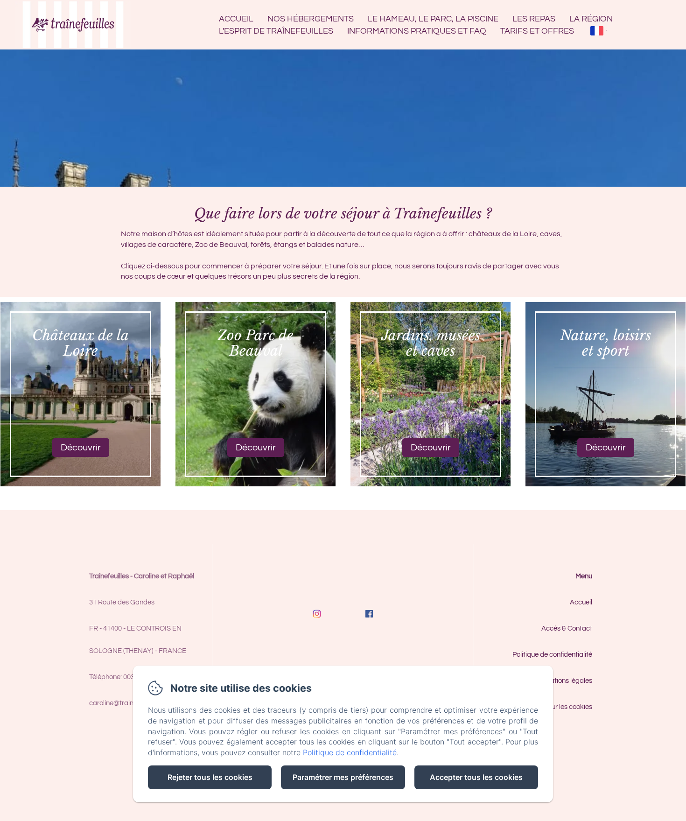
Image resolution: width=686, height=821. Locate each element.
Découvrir (81, 447)
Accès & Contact (566, 628)
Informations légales (561, 680)
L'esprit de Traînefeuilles (276, 31)
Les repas (533, 18)
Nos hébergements (310, 18)
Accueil (236, 18)
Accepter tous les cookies (476, 777)
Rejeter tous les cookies (210, 777)
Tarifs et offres (537, 31)
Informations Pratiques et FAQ (416, 31)
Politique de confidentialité (552, 654)
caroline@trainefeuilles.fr (126, 703)
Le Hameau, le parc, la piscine (433, 18)
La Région (591, 18)
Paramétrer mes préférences (343, 777)
